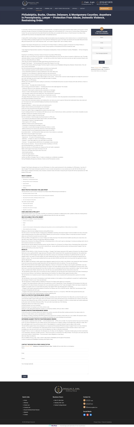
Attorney (26, 402)
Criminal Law (27, 407)
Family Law (27, 405)
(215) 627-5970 (28, 346)
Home (25, 400)
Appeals (26, 412)
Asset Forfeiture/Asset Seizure (32, 409)
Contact (26, 414)
